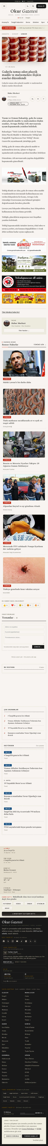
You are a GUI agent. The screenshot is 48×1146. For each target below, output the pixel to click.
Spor (43, 22)
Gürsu (4, 1016)
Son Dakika (5, 1027)
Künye (4, 1062)
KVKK (27, 1072)
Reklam (4, 1065)
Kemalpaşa (28, 1003)
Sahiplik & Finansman (32, 1065)
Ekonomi (5, 1041)
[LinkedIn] (26, 941)
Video (18, 903)
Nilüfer (4, 999)
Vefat (7, 908)
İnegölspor (41, 1097)
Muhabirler (5, 1079)
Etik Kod (27, 1069)
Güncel (5, 1101)
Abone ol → (39, 1113)
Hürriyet (27, 1006)
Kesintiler (28, 1044)
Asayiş (4, 1031)
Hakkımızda (6, 1059)
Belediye (4, 1034)
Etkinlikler (5, 1048)
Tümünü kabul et (31, 1136)
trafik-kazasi (34, 1093)
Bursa (28, 22)
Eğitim (4, 1051)
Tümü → (28, 1020)
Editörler (5, 1082)
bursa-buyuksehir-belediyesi (27, 1097)
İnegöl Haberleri (17, 22)
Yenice (27, 999)
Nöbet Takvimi (20, 962)
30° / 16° (7, 880)
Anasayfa (5, 22)
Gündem (36, 22)
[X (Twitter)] (8, 941)
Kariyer (4, 1069)
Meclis (4, 1037)
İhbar (29, 903)
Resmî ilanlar (29, 1031)
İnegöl (4, 996)
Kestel (4, 1020)
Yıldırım (5, 1006)
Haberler (12, 1101)
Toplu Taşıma (29, 1051)
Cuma (27, 996)
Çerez (27, 1076)
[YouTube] (17, 941)
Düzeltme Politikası (31, 1062)
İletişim (4, 1072)
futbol (19, 1101)
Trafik (27, 1041)
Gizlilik (27, 1079)
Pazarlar (27, 1048)
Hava (26, 1037)
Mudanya (5, 1010)
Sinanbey (28, 1013)
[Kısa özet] (43, 98)
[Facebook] (3, 941)
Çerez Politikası (28, 1129)
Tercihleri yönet (38, 1140)
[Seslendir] (38, 98)
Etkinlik (41, 903)
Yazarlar (4, 1076)
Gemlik (4, 1013)
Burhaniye (28, 1016)
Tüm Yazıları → (24, 330)
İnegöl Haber (6, 1097)
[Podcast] (35, 941)
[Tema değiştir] (27, 6)
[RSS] (30, 941)
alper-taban (24, 1093)
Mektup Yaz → (8, 962)
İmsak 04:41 (30, 1)
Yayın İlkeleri (29, 1059)
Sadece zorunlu (12, 1136)
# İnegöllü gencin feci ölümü (14, 860)
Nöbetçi (27, 1034)
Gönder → (38, 647)
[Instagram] (12, 941)
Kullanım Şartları (30, 1082)
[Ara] (33, 6)
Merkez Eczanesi (10, 870)
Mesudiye (28, 1010)
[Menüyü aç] (4, 6)
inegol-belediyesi (13, 1093)
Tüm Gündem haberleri (11, 312)
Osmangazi (5, 1003)
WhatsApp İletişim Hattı (24, 914)
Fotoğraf (7, 903)
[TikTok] (21, 941)
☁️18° (23, 1)
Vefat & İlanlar (29, 1027)
